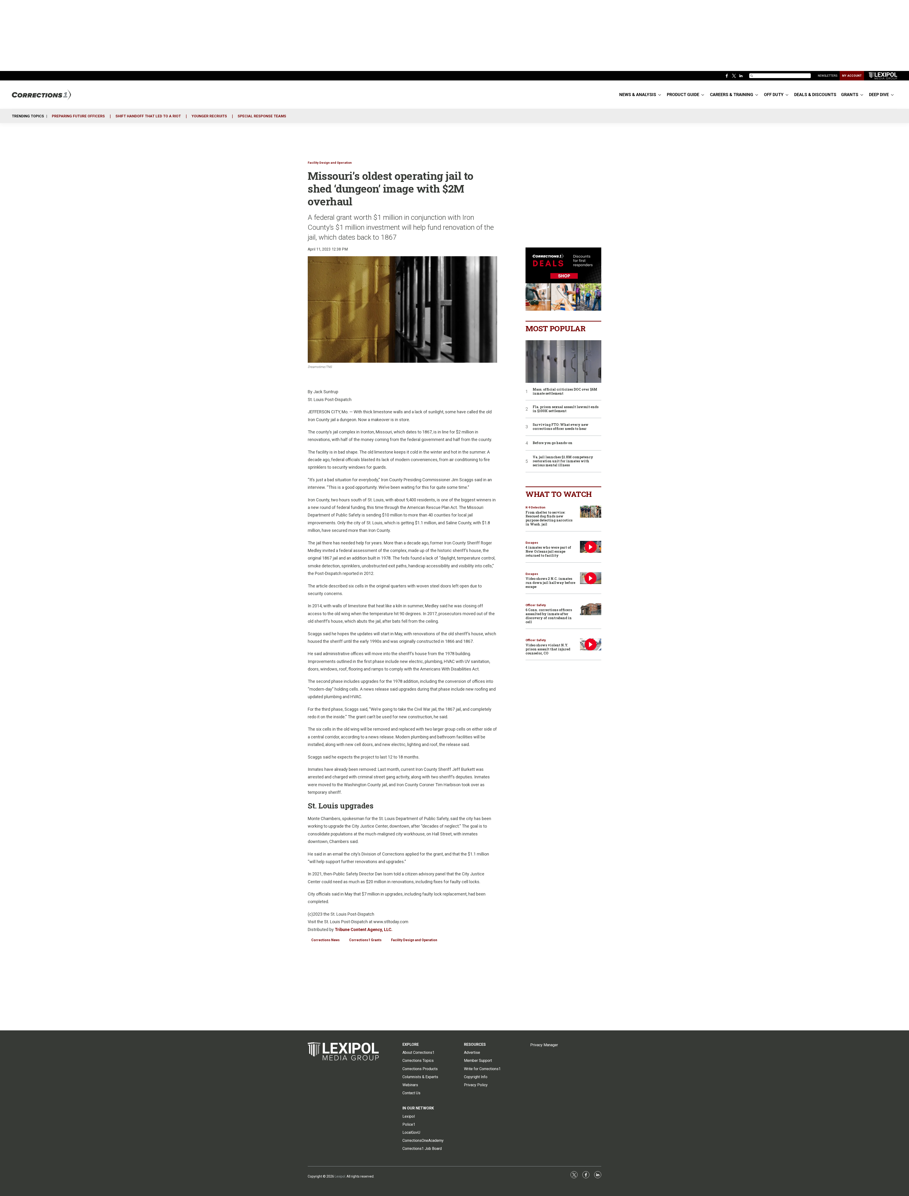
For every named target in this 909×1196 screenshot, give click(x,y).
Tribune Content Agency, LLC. (363, 929)
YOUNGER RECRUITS (209, 116)
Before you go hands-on (552, 443)
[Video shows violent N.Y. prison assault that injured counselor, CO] (590, 644)
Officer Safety (536, 605)
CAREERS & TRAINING (731, 94)
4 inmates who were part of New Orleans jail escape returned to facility (548, 551)
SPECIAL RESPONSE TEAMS (262, 116)
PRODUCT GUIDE (683, 94)
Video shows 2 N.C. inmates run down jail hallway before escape (550, 582)
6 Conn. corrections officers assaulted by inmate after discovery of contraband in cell (549, 616)
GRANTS (849, 94)
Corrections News (325, 940)
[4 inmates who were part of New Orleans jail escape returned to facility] (590, 547)
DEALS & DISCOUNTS (815, 94)
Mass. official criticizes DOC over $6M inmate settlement (565, 392)
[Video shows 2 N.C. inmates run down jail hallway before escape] (590, 578)
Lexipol (340, 1176)
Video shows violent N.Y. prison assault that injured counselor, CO (548, 649)
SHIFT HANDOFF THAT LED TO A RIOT (148, 116)
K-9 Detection (535, 507)
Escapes (532, 542)
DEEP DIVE (879, 94)
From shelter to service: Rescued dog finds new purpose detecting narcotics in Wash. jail (549, 518)
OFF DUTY (774, 94)
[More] (659, 94)
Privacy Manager (544, 1045)
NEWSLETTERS (827, 75)
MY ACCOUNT (852, 75)
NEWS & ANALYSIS (637, 94)
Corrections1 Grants (365, 940)
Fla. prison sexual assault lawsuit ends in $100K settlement (565, 409)
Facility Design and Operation (330, 162)
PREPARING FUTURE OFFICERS (78, 116)
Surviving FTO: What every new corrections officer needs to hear (560, 427)
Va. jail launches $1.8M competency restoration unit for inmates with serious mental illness (563, 461)
